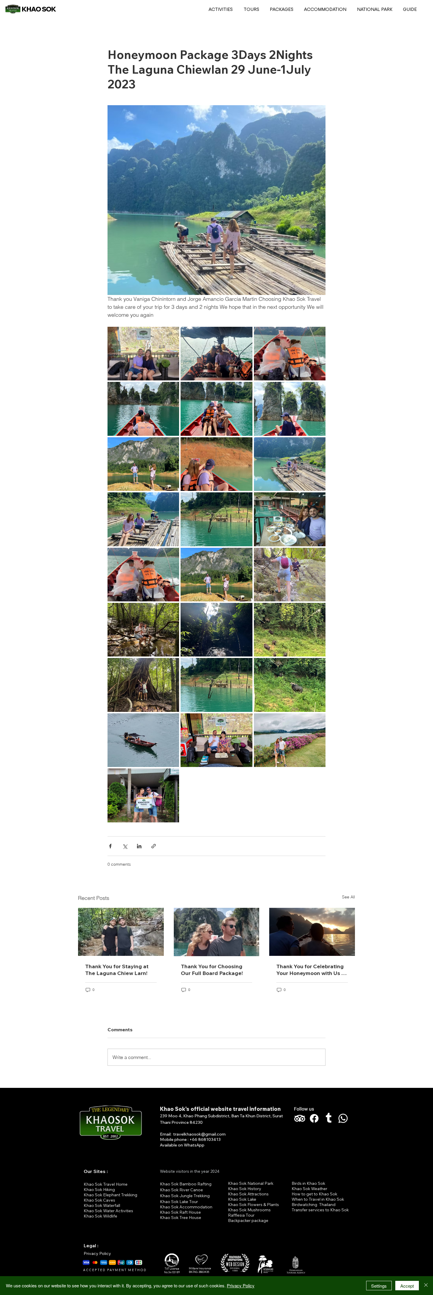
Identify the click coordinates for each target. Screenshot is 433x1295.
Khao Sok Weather (309, 1188)
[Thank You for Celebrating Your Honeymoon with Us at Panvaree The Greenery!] (312, 932)
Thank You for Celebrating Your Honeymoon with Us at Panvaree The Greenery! (311, 969)
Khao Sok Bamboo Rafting (185, 1184)
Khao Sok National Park (250, 1183)
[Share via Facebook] (110, 846)
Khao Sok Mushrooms (249, 1209)
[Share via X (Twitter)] (125, 846)
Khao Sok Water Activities (108, 1210)
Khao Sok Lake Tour (179, 1201)
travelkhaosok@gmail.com (199, 1134)
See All (348, 897)
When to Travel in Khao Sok (318, 1199)
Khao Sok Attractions (248, 1194)
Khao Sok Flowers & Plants (253, 1204)
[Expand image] (143, 353)
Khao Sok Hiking (99, 1189)
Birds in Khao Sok (308, 1183)
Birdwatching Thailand (314, 1204)
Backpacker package (248, 1220)
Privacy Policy (97, 1253)
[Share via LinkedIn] (139, 846)
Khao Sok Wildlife (100, 1216)
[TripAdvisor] (299, 1118)
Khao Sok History (244, 1188)
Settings (379, 1286)
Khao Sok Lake (242, 1199)
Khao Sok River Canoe (181, 1189)
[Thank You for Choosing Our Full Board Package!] (217, 932)
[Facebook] (314, 1118)
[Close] (425, 1285)
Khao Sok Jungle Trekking (185, 1195)
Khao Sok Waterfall (102, 1205)
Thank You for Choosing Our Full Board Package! (212, 969)
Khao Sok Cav (97, 1200)
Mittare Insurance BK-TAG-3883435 (200, 1270)
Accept (407, 1286)
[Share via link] (153, 846)
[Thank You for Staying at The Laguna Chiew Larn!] (121, 932)
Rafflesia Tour (241, 1215)
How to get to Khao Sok (314, 1194)
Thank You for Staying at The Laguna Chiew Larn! (116, 969)
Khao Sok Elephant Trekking (110, 1194)
